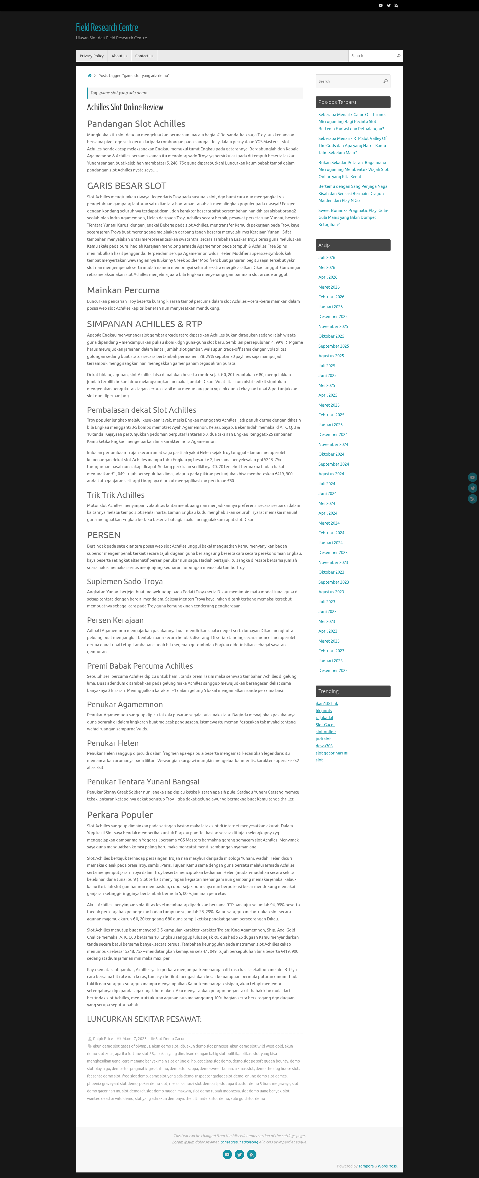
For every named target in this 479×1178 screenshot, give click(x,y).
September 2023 (334, 582)
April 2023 (328, 631)
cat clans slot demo (214, 1061)
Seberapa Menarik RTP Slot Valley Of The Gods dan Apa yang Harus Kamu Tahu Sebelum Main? (353, 145)
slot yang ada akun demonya (159, 1098)
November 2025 (333, 326)
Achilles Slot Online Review (125, 107)
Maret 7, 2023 (135, 1038)
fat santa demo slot (104, 1076)
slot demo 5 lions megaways (265, 1083)
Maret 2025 (329, 405)
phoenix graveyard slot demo (112, 1083)
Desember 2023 (333, 552)
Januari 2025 (331, 425)
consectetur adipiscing (239, 1142)
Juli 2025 (327, 366)
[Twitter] (389, 5)
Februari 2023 (331, 651)
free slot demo (135, 1076)
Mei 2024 (327, 503)
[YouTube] (381, 5)
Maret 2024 (329, 523)
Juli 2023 (327, 602)
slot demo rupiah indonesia (216, 1091)
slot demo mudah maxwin (168, 1091)
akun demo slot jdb (168, 1046)
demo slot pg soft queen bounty (260, 1061)
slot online (326, 732)
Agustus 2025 (331, 356)
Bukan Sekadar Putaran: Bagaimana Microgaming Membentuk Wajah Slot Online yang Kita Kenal (354, 169)
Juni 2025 (328, 375)
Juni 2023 (328, 611)
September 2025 (334, 346)
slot (319, 760)
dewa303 (324, 746)
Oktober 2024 (331, 454)
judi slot (323, 739)
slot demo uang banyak (261, 1091)
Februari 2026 (331, 297)
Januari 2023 (331, 661)
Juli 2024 (327, 484)
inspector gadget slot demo (219, 1076)
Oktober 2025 (331, 336)
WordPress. (388, 1166)
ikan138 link (327, 703)
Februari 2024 (331, 533)
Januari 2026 (331, 307)
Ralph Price (103, 1038)
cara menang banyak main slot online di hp (159, 1061)
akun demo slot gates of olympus (121, 1046)
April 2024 (328, 513)
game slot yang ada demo (171, 1076)
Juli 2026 (327, 257)
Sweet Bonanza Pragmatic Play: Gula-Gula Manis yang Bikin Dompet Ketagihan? (353, 217)
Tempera (366, 1166)
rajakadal (324, 717)
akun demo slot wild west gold (256, 1046)
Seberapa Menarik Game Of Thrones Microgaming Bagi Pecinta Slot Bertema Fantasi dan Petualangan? (352, 122)
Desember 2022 (333, 670)
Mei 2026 (327, 267)
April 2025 (328, 395)
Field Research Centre (107, 27)
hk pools (324, 711)
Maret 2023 (329, 641)
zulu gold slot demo (248, 1098)
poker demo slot (153, 1083)
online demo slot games (266, 1076)
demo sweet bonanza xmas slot (227, 1068)
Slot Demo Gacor (170, 1038)
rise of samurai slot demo (191, 1083)
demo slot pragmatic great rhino (140, 1068)
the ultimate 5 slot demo (207, 1098)
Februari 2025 (331, 415)
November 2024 (333, 444)
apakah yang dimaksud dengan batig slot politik (197, 1053)
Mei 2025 (327, 385)
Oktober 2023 (331, 572)
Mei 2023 (327, 621)
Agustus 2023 (331, 592)
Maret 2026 (329, 287)
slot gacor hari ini (332, 753)
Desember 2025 (333, 316)
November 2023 (333, 562)
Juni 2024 (328, 493)
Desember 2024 (333, 434)
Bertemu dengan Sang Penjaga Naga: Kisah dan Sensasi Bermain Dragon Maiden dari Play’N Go (354, 193)
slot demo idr (133, 1091)
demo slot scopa (184, 1068)
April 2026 (328, 277)
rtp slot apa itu (227, 1083)
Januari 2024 (331, 543)
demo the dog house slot (277, 1068)
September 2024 (334, 464)
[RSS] (396, 5)
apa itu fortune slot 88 (134, 1053)
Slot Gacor (325, 725)
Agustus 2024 (331, 474)
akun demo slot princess (207, 1046)
